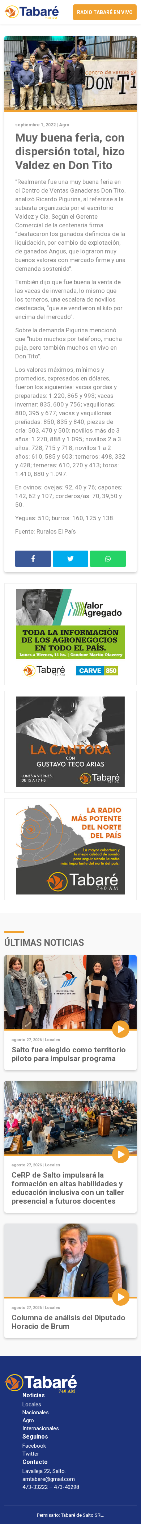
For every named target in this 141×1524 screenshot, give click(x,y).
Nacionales (35, 1412)
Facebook (34, 1446)
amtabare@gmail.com (48, 1479)
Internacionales (40, 1428)
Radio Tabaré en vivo (105, 12)
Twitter (30, 1454)
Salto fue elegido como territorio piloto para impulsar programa (69, 1054)
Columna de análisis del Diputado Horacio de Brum (68, 1322)
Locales (52, 1039)
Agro (64, 124)
